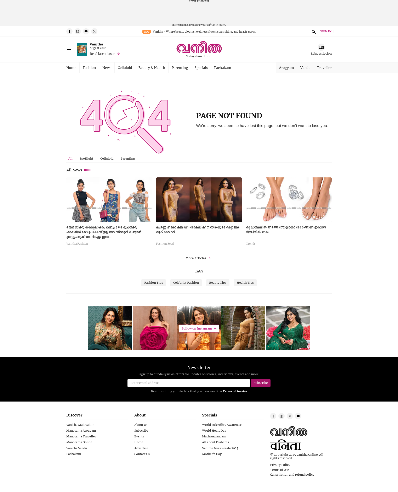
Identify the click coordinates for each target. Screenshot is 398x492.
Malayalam (194, 56)
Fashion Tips (153, 282)
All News (74, 169)
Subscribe (141, 430)
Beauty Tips (217, 282)
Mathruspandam (214, 436)
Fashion (89, 67)
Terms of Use (279, 470)
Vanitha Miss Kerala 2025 (220, 448)
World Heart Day (214, 430)
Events (139, 436)
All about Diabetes (215, 442)
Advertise (141, 448)
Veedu (305, 67)
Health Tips (245, 282)
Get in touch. (218, 24)
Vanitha (96, 44)
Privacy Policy (280, 465)
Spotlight (86, 158)
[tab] (70, 158)
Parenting (180, 67)
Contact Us (142, 454)
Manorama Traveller (81, 436)
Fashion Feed (165, 243)
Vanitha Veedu (76, 448)
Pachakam (222, 67)
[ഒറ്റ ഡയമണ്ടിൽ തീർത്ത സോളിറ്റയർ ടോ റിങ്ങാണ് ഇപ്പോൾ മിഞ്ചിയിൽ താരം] (289, 199)
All (70, 158)
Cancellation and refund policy (292, 474)
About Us (140, 425)
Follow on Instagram (197, 328)
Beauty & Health (151, 67)
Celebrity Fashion (186, 282)
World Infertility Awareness (222, 425)
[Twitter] (94, 31)
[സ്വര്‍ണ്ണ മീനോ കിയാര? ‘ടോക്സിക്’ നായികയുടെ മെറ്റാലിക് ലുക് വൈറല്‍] (199, 199)
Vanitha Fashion (77, 243)
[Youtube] (86, 31)
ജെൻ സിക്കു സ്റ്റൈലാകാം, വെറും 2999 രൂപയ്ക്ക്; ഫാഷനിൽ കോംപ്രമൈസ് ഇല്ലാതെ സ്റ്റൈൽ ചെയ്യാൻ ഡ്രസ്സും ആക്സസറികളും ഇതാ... (103, 232)
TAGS (199, 271)
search (313, 31)
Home (71, 67)
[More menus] (69, 49)
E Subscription (321, 53)
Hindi (208, 56)
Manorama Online (79, 442)
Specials (201, 67)
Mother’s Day (212, 454)
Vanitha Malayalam (80, 425)
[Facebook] (69, 31)
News (106, 67)
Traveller (324, 67)
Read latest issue (102, 54)
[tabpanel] (199, 213)
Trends (251, 243)
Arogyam (286, 67)
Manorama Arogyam (81, 430)
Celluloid (125, 67)
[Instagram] (78, 31)
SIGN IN (325, 31)
